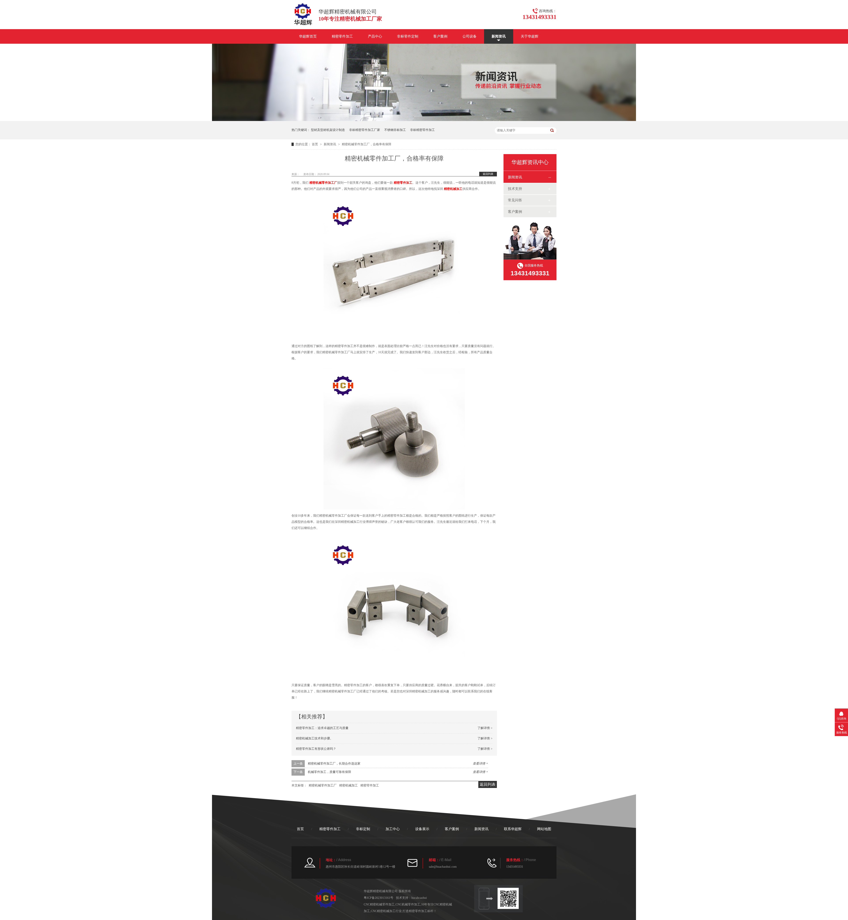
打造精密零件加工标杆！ (420, 911)
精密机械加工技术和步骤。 (314, 738)
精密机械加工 (453, 189)
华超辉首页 (308, 36)
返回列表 (488, 174)
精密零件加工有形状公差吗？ (316, 748)
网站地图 (544, 829)
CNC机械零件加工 (408, 904)
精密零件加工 (342, 36)
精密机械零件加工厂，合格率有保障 (366, 144)
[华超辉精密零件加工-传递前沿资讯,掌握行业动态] (424, 120)
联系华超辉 (513, 829)
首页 (315, 144)
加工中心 (393, 829)
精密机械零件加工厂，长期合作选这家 (334, 763)
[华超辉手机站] (510, 898)
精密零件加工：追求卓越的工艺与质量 (322, 728)
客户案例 (440, 36)
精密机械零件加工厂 (323, 182)
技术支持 (515, 189)
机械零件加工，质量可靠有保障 (329, 772)
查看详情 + (480, 763)
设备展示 (422, 829)
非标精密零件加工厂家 (364, 130)
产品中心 (375, 36)
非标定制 (363, 829)
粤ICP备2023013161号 (378, 897)
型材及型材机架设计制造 (328, 130)
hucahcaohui (419, 897)
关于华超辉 (529, 36)
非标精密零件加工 (422, 130)
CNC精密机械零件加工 (379, 904)
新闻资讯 (499, 36)
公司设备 (469, 36)
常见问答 (515, 200)
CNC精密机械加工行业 (386, 911)
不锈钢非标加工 (395, 130)
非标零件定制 (407, 36)
